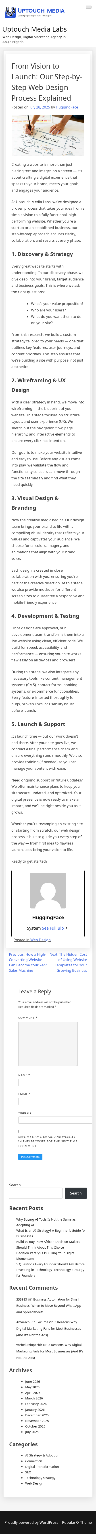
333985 (21, 1299)
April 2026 (32, 1393)
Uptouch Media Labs (34, 29)
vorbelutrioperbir (29, 1345)
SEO (28, 1472)
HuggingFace (67, 107)
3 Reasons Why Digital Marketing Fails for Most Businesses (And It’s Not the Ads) (48, 1328)
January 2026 (35, 1409)
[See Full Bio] (66, 928)
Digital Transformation (42, 1466)
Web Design (40, 939)
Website (24, 1113)
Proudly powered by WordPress (31, 1522)
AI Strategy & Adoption (42, 1455)
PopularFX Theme (77, 1522)
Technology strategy (40, 1478)
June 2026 (32, 1381)
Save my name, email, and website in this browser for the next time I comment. (47, 1141)
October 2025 (35, 1426)
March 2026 (34, 1398)
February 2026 (36, 1404)
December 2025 (37, 1415)
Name (24, 1075)
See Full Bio (53, 928)
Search (15, 1184)
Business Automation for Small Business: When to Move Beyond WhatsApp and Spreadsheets (48, 1305)
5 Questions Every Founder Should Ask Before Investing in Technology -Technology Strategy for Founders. (50, 1269)
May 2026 (32, 1387)
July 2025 (32, 1432)
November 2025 (37, 1421)
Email (24, 1094)
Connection (33, 1461)
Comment (27, 1018)
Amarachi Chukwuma (32, 1322)
